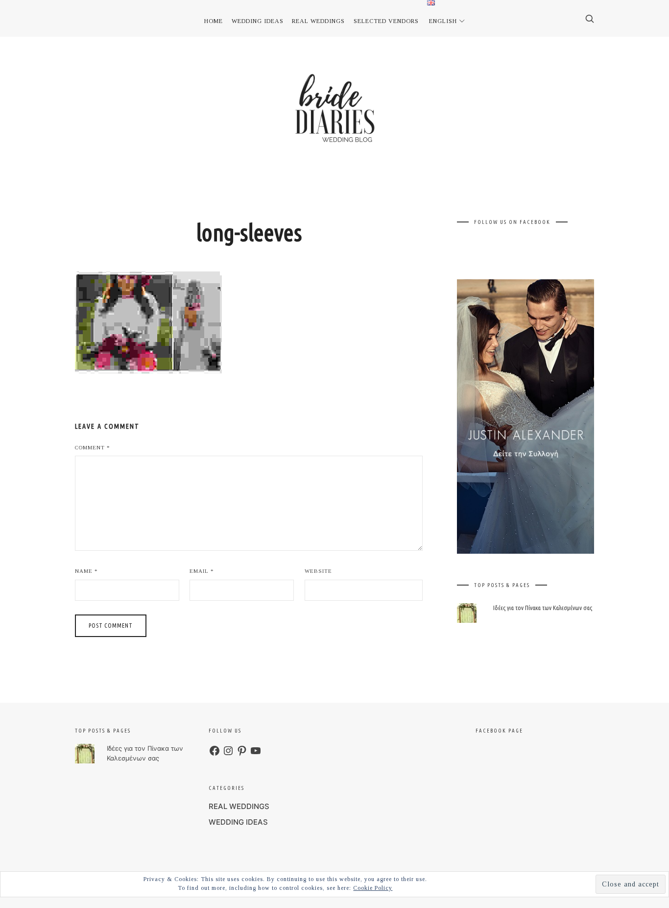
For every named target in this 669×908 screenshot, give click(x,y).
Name (86, 571)
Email (202, 571)
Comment (92, 447)
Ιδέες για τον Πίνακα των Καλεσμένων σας (542, 607)
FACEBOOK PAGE (499, 731)
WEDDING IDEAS (238, 822)
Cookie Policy (372, 887)
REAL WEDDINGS (239, 806)
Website (318, 571)
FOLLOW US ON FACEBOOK (512, 222)
